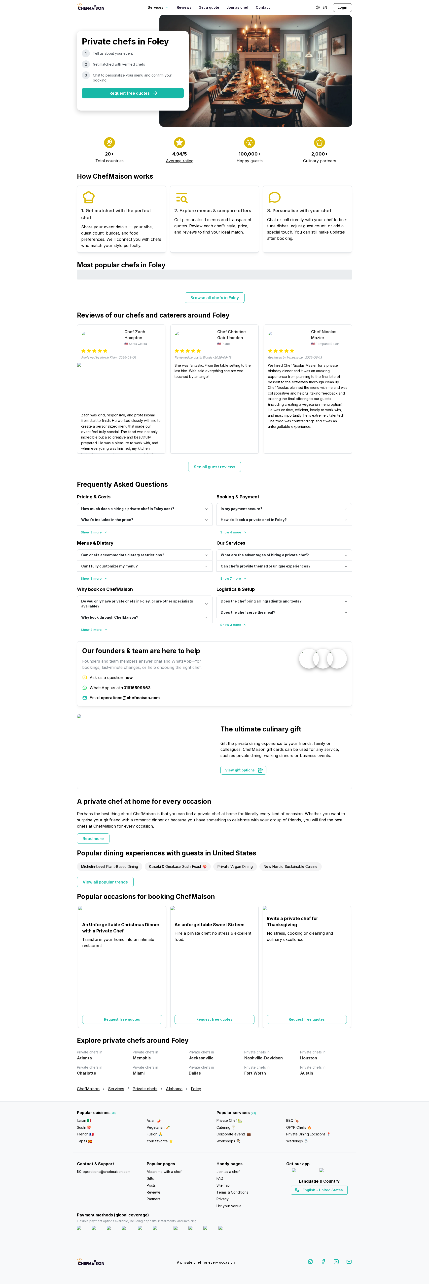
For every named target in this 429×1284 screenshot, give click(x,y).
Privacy (222, 1199)
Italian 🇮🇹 (84, 1120)
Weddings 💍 (297, 1141)
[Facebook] (323, 1262)
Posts (151, 1185)
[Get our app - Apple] (304, 1171)
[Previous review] (83, 389)
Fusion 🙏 (155, 1134)
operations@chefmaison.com (106, 1171)
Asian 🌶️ (154, 1120)
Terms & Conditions (232, 1192)
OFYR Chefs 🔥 (298, 1127)
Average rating (179, 160)
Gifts (150, 1178)
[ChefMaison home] (90, 1263)
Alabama (174, 1088)
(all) (113, 1113)
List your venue (229, 1206)
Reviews (184, 7)
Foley (196, 1088)
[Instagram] (310, 1262)
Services (116, 1088)
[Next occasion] (346, 967)
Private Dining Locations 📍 (308, 1134)
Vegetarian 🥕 (158, 1127)
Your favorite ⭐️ (160, 1141)
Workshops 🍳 (228, 1141)
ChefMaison (88, 1088)
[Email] (349, 1262)
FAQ (219, 1178)
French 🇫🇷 (85, 1134)
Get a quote (209, 7)
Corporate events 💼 (233, 1134)
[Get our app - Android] (333, 1171)
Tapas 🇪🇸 (84, 1141)
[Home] (90, 7)
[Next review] (346, 389)
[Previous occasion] (83, 967)
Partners (153, 1199)
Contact (263, 7)
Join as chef (237, 7)
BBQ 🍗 (292, 1120)
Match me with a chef (164, 1171)
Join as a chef (228, 1171)
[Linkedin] (336, 1262)
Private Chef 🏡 (229, 1120)
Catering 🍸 (226, 1127)
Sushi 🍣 (84, 1127)
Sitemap (223, 1185)
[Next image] (159, 387)
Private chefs (145, 1088)
